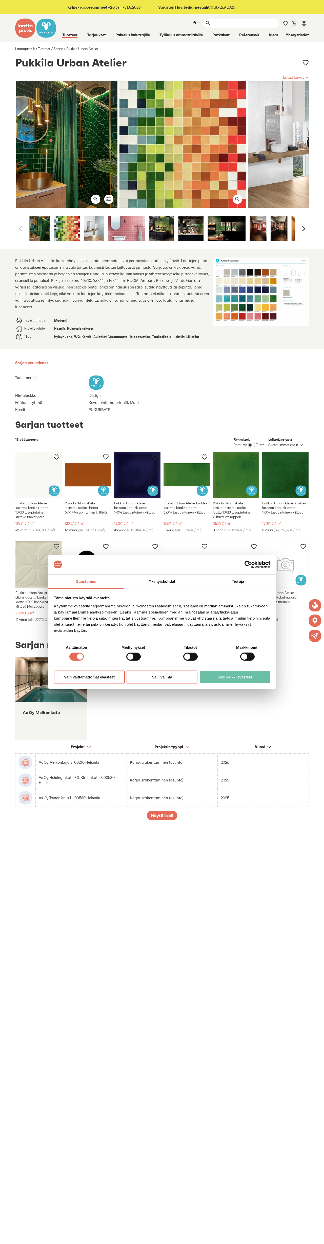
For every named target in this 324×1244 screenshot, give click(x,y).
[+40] (38, 475)
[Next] (303, 228)
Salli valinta (162, 677)
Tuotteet (69, 34)
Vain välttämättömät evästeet (89, 677)
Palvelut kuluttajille (132, 34)
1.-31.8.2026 (104, 7)
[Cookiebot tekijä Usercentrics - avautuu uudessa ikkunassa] (248, 564)
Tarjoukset (96, 34)
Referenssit (249, 34)
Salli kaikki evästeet (235, 677)
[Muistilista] (285, 23)
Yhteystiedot (297, 34)
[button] (296, 77)
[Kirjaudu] (304, 23)
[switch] (133, 656)
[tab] (31, 362)
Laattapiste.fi (25, 49)
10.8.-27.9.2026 (196, 7)
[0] (294, 23)
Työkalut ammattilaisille (181, 34)
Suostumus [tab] (86, 581)
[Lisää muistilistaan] (305, 63)
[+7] (38, 564)
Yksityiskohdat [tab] (162, 581)
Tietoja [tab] (238, 581)
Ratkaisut (221, 34)
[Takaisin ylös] (316, 1236)
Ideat (273, 34)
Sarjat (58, 49)
